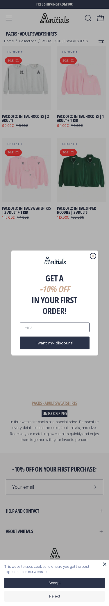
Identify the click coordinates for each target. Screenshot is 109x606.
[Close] (104, 564)
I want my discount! (54, 343)
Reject (54, 596)
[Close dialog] (93, 256)
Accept (55, 583)
